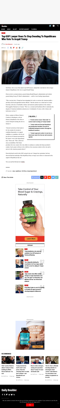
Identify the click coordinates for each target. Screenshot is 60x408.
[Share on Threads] (19, 47)
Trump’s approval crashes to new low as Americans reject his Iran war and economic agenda (40, 135)
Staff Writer (5, 376)
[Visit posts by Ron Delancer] (3, 44)
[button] (50, 26)
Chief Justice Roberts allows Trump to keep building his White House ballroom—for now (8, 369)
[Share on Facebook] (8, 47)
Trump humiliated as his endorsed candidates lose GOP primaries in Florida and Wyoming (33, 253)
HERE (23, 162)
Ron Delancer (9, 44)
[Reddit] (9, 394)
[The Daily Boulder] (4, 26)
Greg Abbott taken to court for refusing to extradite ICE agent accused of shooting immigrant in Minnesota (34, 289)
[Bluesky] (11, 394)
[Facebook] (2, 394)
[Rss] (14, 394)
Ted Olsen (24, 171)
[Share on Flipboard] (13, 47)
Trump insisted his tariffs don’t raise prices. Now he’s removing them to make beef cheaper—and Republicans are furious (22, 371)
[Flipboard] (7, 394)
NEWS (3, 33)
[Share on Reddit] (16, 47)
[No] (58, 403)
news (13, 171)
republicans (18, 171)
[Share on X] (11, 47)
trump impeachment (32, 171)
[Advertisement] (30, 12)
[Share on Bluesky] (53, 177)
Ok (30, 405)
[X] (4, 394)
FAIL (26, 249)
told (10, 107)
